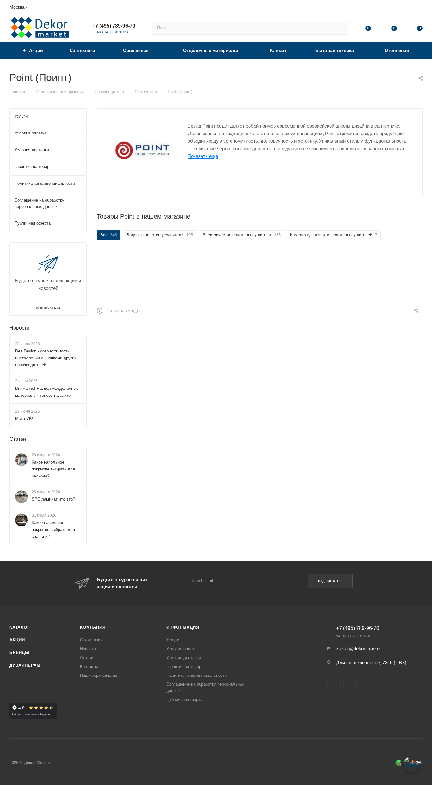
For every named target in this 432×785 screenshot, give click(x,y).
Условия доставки (183, 657)
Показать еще (203, 156)
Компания (92, 627)
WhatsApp (350, 683)
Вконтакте (334, 683)
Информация (182, 627)
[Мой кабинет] (420, 8)
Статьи (17, 439)
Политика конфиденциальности (196, 675)
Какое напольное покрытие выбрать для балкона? (53, 469)
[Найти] (340, 28)
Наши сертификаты (98, 675)
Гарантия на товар (183, 666)
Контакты (89, 666)
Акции (17, 640)
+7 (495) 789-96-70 (113, 25)
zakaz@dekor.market (358, 648)
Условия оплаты (181, 648)
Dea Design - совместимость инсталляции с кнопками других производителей (46, 358)
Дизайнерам (24, 665)
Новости (19, 328)
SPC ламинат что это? (53, 499)
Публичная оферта (184, 699)
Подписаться (331, 581)
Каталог (19, 627)
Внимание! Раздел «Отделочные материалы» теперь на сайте (46, 392)
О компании (91, 640)
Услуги (172, 640)
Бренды (19, 652)
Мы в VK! (24, 418)
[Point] (142, 150)
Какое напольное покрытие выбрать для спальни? (53, 529)
